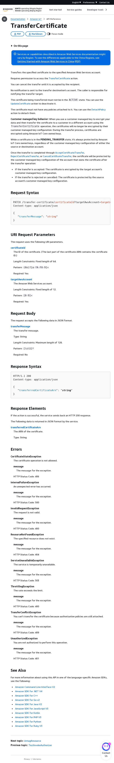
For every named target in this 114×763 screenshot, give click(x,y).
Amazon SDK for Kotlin (27, 712)
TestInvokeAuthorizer (40, 745)
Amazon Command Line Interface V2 (35, 686)
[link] (53, 18)
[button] (19, 45)
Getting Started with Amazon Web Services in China (45, 61)
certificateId (18, 247)
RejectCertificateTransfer (25, 156)
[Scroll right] (106, 9)
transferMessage (30, 216)
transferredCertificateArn (37, 390)
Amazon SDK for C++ (26, 695)
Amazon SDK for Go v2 (27, 699)
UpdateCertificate (21, 103)
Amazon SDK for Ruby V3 (28, 725)
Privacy (27, 759)
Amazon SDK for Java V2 (28, 704)
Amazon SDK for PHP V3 (28, 717)
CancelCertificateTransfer (57, 156)
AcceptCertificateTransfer (69, 152)
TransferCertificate (59, 78)
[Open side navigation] (4, 19)
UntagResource (32, 740)
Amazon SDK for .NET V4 (28, 691)
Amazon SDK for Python (28, 721)
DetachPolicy (98, 109)
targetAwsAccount (21, 279)
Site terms (37, 759)
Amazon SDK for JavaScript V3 (31, 708)
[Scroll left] (47, 9)
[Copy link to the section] (8, 192)
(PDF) (77, 61)
